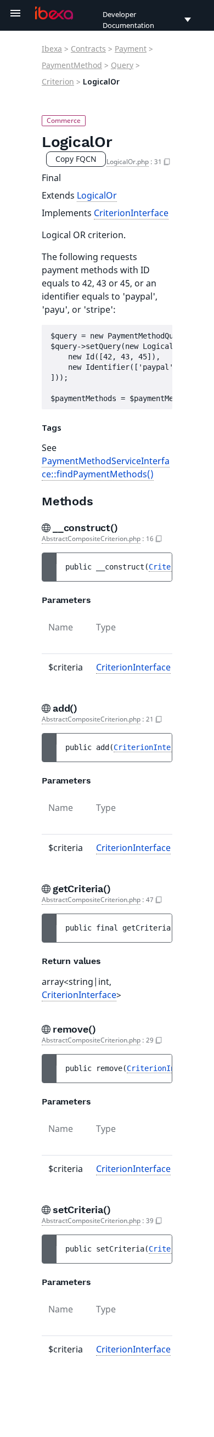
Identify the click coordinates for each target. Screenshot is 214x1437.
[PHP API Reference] (54, 13)
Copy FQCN (76, 159)
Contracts (88, 48)
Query (122, 65)
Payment (131, 48)
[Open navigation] (15, 13)
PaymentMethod (72, 65)
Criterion (58, 81)
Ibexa (52, 48)
